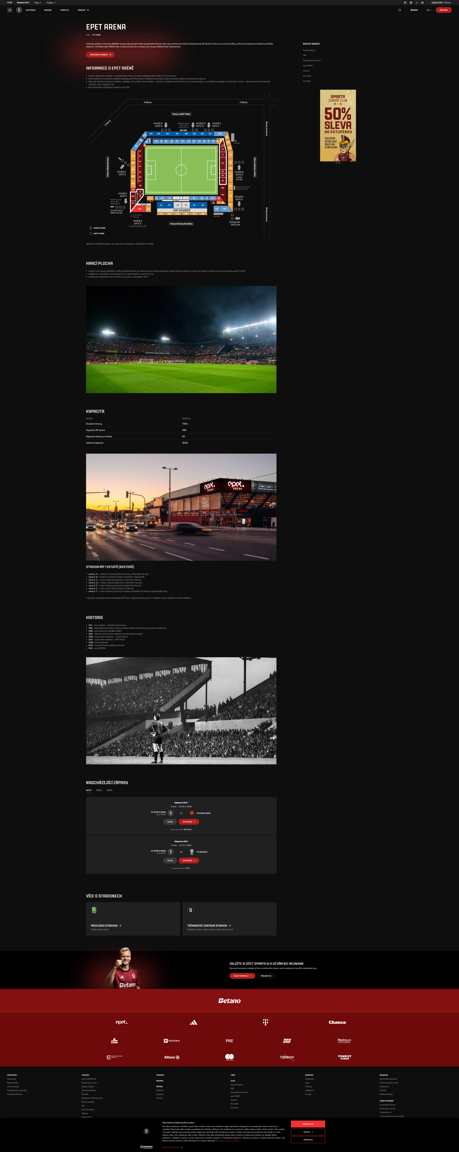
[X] (416, 2)
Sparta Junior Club (89, 1082)
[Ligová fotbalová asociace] (9, 2)
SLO (83, 1105)
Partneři (383, 1090)
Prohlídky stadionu (15, 1094)
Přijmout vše (308, 1124)
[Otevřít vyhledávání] (399, 10)
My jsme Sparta (309, 50)
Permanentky (12, 1082)
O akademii (309, 1079)
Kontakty (307, 81)
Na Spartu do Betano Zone (92, 1098)
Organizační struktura (312, 60)
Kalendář (160, 1090)
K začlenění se (385, 1112)
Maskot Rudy (87, 1117)
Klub (88, 35)
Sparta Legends (88, 1102)
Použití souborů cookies (228, 1141)
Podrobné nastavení (170, 1147)
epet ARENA (308, 65)
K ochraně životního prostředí (392, 1116)
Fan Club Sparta (88, 1109)
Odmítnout (308, 1140)
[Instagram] (411, 2)
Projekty (308, 1086)
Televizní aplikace (89, 1090)
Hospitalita (384, 1086)
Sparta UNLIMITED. (89, 1079)
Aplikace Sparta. (88, 1086)
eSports (85, 1113)
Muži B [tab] (109, 790)
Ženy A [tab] (99, 790)
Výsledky (160, 1094)
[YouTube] (422, 2)
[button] (31, 10)
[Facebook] (405, 2)
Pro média (307, 76)
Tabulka (159, 1098)
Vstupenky (11, 1079)
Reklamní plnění (386, 1094)
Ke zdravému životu (388, 1104)
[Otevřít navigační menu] (9, 10)
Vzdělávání (309, 1090)
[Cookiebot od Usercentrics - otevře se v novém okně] (146, 1147)
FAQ (304, 55)
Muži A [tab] (88, 790)
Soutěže (85, 1094)
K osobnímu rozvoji (387, 1108)
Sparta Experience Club (389, 1082)
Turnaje (308, 1094)
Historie (306, 70)
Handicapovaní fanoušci (17, 1090)
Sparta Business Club (388, 1079)
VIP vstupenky (13, 1086)
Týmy (307, 1082)
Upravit (307, 1132)
